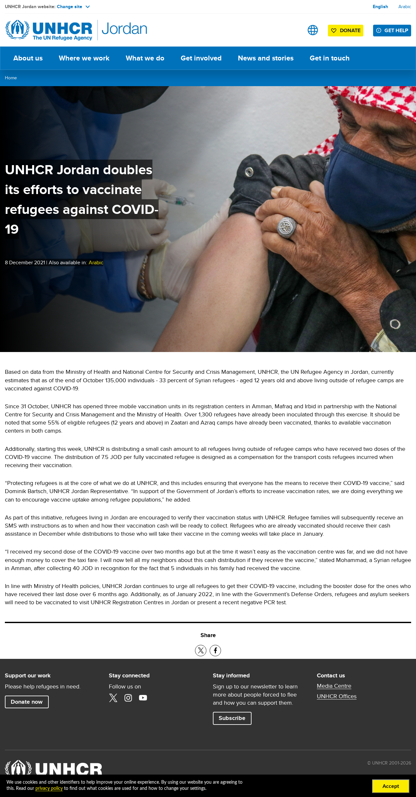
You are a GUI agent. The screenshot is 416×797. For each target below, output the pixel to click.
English (380, 6)
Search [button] (292, 30)
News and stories (265, 58)
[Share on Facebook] (215, 650)
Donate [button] (350, 30)
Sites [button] (312, 30)
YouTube (143, 698)
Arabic (404, 6)
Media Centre (334, 685)
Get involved (201, 58)
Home (11, 77)
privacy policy (49, 788)
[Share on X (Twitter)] (200, 650)
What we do (145, 58)
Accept (391, 786)
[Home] (50, 30)
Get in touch (330, 58)
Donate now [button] (27, 702)
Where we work (84, 58)
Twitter (113, 698)
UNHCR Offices (337, 696)
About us (28, 58)
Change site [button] (69, 6)
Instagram (128, 698)
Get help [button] (396, 30)
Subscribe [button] (235, 717)
